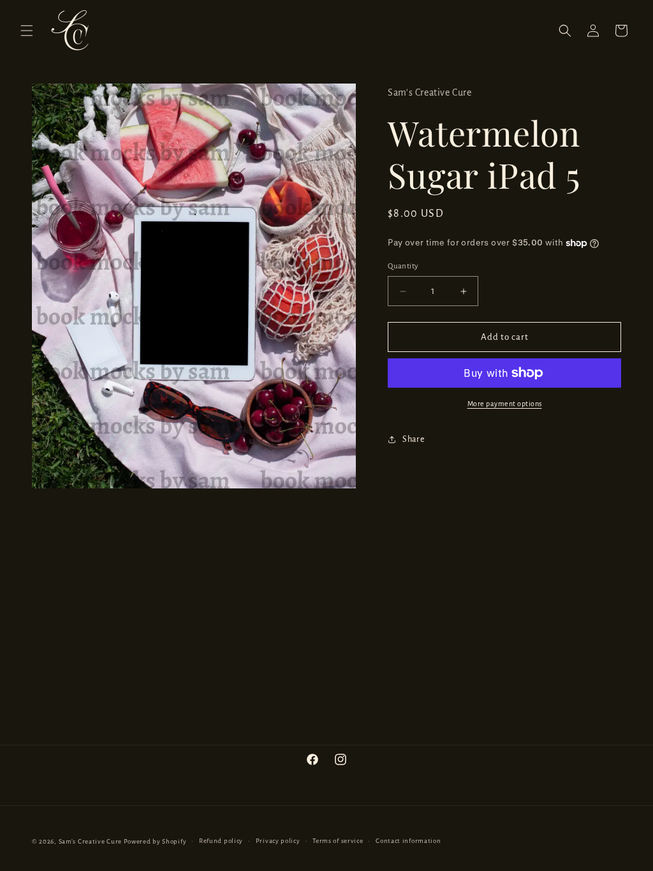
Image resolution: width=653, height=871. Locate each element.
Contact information (408, 840)
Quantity (403, 266)
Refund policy (221, 840)
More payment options (504, 403)
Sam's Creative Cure (90, 841)
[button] (27, 31)
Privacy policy (278, 840)
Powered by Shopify (155, 841)
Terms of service (337, 840)
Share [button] (413, 439)
